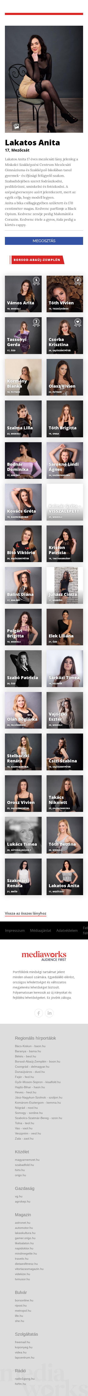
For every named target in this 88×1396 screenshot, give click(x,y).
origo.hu (20, 1175)
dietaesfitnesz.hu (26, 1263)
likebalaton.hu (24, 1243)
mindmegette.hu (26, 1253)
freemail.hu (22, 1342)
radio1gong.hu (25, 1378)
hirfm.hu (20, 1384)
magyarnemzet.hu (27, 1159)
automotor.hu (24, 1227)
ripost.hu (21, 1305)
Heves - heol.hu (25, 1092)
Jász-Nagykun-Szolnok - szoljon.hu (38, 1097)
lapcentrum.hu (24, 1357)
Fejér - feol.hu (24, 1077)
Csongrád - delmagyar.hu (32, 1066)
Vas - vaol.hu (23, 1128)
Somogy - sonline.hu (29, 1113)
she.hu (19, 1321)
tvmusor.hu (22, 1279)
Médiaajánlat (40, 930)
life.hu (19, 1315)
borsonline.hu (24, 1300)
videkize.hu (22, 1274)
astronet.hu (22, 1222)
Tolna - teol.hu (24, 1123)
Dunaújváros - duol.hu (30, 1071)
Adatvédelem (67, 930)
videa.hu (20, 1352)
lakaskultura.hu (25, 1233)
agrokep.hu (22, 1201)
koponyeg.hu (23, 1347)
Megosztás (44, 241)
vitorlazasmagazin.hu (29, 1269)
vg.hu (18, 1196)
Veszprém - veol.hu (28, 1133)
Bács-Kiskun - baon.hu (30, 1046)
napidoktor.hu (24, 1248)
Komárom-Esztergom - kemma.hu (38, 1102)
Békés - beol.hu (25, 1056)
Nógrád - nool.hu (26, 1107)
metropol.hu (23, 1310)
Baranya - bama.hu (28, 1051)
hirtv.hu (20, 1170)
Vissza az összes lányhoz (25, 913)
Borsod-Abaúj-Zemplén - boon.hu (37, 1061)
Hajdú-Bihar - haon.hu (30, 1087)
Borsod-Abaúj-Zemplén (37, 260)
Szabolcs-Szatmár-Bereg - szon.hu (38, 1118)
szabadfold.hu (24, 1165)
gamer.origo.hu (25, 1238)
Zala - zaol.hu (24, 1138)
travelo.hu (21, 1258)
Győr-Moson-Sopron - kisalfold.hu (38, 1082)
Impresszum (15, 930)
